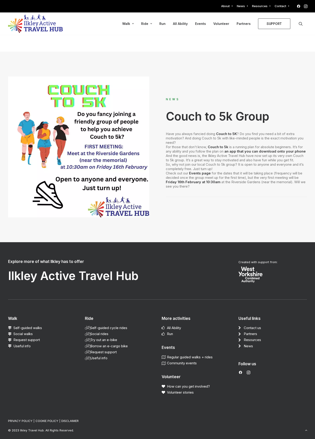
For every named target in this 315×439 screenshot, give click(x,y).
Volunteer (221, 24)
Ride (144, 24)
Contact (280, 6)
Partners (244, 24)
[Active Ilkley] (35, 24)
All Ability (180, 24)
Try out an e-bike (103, 340)
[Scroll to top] (306, 430)
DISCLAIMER (70, 421)
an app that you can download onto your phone (265, 151)
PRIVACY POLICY (20, 421)
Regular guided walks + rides (190, 357)
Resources (259, 6)
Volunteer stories (180, 392)
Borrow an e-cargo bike (109, 346)
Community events (182, 363)
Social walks (23, 334)
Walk (126, 24)
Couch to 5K (226, 134)
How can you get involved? (188, 386)
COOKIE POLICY (47, 421)
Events (200, 24)
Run (162, 24)
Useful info (22, 346)
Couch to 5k (218, 147)
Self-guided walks (27, 328)
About (225, 6)
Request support (26, 340)
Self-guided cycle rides (108, 328)
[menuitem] (227, 6)
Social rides (99, 334)
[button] (298, 6)
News (241, 6)
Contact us (252, 328)
